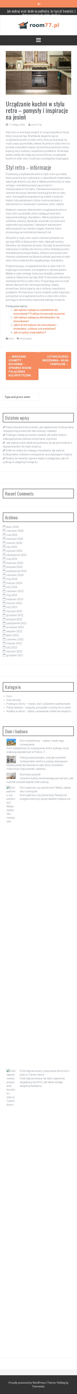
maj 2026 (11, 534)
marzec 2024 (14, 583)
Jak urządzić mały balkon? (29, 332)
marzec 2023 (14, 603)
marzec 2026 (14, 542)
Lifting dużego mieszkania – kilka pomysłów (55, 360)
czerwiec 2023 (15, 591)
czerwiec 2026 (15, 530)
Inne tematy (14, 700)
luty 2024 (11, 587)
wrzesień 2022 (15, 627)
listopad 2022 (14, 619)
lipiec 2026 (12, 526)
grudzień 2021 (14, 655)
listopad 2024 (14, 566)
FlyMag (61, 1382)
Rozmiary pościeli (30, 774)
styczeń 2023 (14, 611)
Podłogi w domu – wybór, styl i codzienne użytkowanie (38, 703)
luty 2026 (11, 546)
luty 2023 (11, 607)
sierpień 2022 (14, 631)
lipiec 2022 (12, 635)
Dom (11, 338)
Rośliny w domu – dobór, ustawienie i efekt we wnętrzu (39, 711)
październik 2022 (16, 623)
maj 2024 (11, 578)
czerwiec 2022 (15, 639)
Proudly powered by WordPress (27, 1382)
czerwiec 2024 (15, 575)
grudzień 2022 (14, 615)
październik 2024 (16, 571)
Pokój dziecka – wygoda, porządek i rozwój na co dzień (39, 707)
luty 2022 (11, 647)
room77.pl (36, 124)
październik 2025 (16, 554)
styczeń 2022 (14, 651)
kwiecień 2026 (14, 538)
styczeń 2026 (14, 550)
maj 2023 (11, 595)
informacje (25, 338)
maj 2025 (11, 558)
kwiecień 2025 (14, 563)
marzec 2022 (14, 643)
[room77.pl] (38, 24)
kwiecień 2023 (14, 599)
